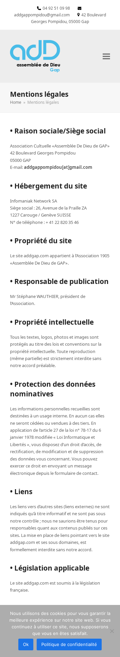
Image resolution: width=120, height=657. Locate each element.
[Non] (111, 631)
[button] (106, 56)
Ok (26, 644)
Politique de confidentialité (69, 644)
